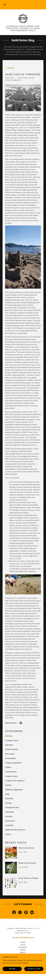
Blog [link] (23, 945)
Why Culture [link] (10, 754)
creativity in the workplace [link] (15, 781)
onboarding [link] (9, 812)
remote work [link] (9, 821)
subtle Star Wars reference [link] (15, 830)
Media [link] (23, 950)
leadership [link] (9, 798)
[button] (5, 5)
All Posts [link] (8, 736)
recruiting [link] (8, 816)
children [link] (8, 767)
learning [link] (8, 803)
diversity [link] (8, 785)
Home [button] (23, 942)
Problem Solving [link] (11, 749)
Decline (12, 969)
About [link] (23, 952)
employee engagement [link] (14, 790)
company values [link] (11, 776)
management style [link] (12, 807)
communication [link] (11, 772)
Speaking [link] (23, 947)
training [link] (8, 834)
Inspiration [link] (9, 745)
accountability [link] (10, 758)
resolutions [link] (9, 825)
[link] (23, 18)
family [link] (7, 794)
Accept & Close (33, 969)
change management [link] (13, 763)
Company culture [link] (11, 740)
